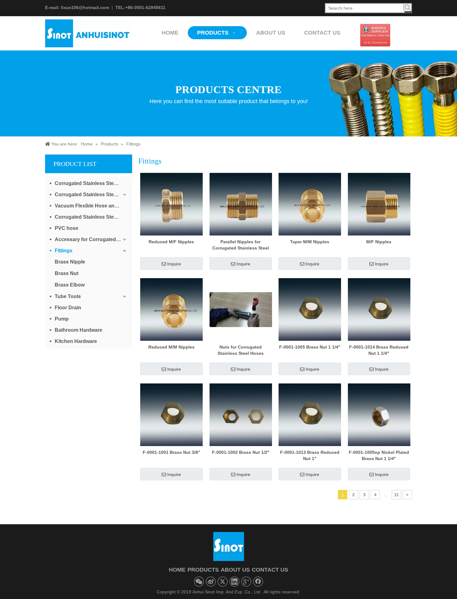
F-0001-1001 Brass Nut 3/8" (171, 452)
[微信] (199, 582)
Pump (62, 318)
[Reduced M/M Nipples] (171, 309)
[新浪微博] (211, 582)
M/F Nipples (378, 241)
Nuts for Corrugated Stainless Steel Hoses (241, 350)
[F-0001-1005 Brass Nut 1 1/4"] (310, 309)
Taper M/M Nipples (309, 241)
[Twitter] (223, 582)
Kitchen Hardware (76, 341)
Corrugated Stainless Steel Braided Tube (91, 217)
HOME (177, 570)
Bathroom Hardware (78, 330)
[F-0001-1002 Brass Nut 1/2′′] (241, 414)
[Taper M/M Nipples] (310, 204)
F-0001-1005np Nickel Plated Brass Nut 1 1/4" (379, 455)
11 (396, 494)
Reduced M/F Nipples (171, 241)
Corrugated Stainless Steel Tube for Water (91, 183)
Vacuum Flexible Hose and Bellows (91, 205)
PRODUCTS (203, 570)
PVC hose (66, 228)
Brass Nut (66, 273)
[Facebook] (258, 582)
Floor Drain (68, 307)
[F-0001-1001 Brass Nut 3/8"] (171, 414)
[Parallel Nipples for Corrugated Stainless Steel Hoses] (241, 204)
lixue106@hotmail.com (85, 7)
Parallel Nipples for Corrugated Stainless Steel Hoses (240, 245)
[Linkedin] (234, 582)
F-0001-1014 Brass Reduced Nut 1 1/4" (379, 350)
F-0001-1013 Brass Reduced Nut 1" (309, 455)
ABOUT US (235, 570)
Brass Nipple (70, 261)
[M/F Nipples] (379, 204)
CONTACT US (270, 570)
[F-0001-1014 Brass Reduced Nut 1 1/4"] (379, 309)
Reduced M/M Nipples (171, 347)
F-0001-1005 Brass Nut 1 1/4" (309, 347)
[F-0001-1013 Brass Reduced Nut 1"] (310, 414)
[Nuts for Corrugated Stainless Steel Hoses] (241, 309)
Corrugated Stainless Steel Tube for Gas (91, 194)
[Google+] (246, 582)
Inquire (174, 263)
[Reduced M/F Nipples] (171, 204)
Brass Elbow (70, 285)
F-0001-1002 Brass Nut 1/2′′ (240, 452)
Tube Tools (68, 296)
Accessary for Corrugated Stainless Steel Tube (91, 239)
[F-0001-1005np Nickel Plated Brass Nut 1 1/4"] (379, 414)
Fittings (63, 250)
